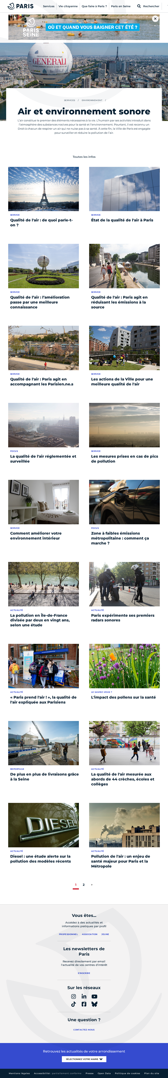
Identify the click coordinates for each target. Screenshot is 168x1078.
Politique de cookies (127, 1073)
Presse (90, 1073)
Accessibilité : (58, 1073)
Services (69, 100)
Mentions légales (19, 1073)
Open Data (104, 1073)
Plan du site (151, 1073)
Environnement (92, 100)
